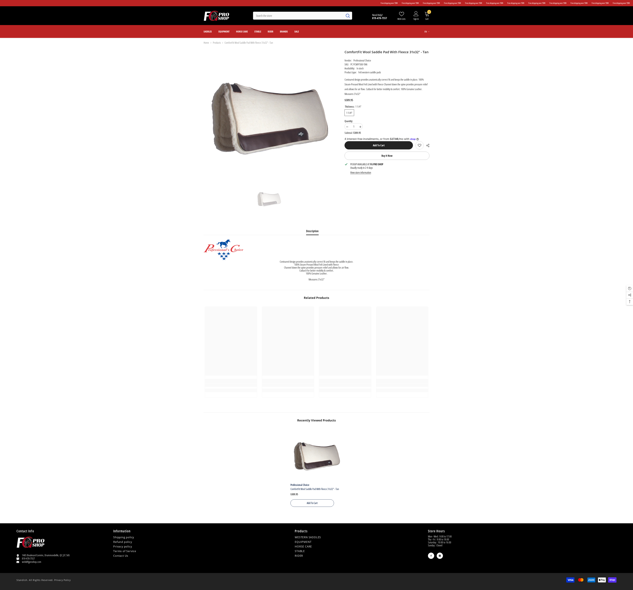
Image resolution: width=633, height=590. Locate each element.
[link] (419, 145)
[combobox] (298, 16)
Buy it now (386, 156)
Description (312, 231)
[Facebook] (431, 556)
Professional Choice (362, 60)
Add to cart (379, 145)
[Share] (426, 145)
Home (206, 42)
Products (217, 42)
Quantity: (349, 121)
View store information (360, 172)
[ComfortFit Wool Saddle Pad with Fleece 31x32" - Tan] (316, 455)
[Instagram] (440, 556)
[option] (269, 198)
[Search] (302, 16)
